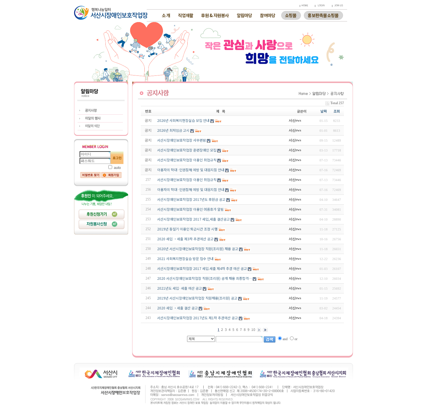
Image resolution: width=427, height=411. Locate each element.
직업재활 (185, 15)
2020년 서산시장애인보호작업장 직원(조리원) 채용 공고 (197, 248)
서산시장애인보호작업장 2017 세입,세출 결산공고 (193, 219)
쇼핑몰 (291, 14)
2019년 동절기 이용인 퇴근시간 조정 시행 (187, 228)
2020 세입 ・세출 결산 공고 (178, 307)
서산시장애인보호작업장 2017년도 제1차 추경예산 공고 (198, 317)
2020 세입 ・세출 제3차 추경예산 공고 (185, 238)
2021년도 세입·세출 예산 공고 (179, 288)
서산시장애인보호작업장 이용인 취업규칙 (186, 179)
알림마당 (244, 15)
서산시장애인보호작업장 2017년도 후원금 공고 (191, 199)
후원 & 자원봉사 (215, 15)
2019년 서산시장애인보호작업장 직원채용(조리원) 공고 (197, 297)
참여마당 (267, 15)
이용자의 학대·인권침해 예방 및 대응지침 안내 (190, 189)
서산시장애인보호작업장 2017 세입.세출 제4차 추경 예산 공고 (202, 268)
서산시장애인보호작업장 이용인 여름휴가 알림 (190, 209)
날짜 (323, 111)
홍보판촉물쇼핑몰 (323, 14)
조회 (336, 111)
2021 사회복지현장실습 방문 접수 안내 (185, 258)
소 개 (166, 15)
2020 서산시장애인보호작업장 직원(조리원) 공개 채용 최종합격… (204, 278)
